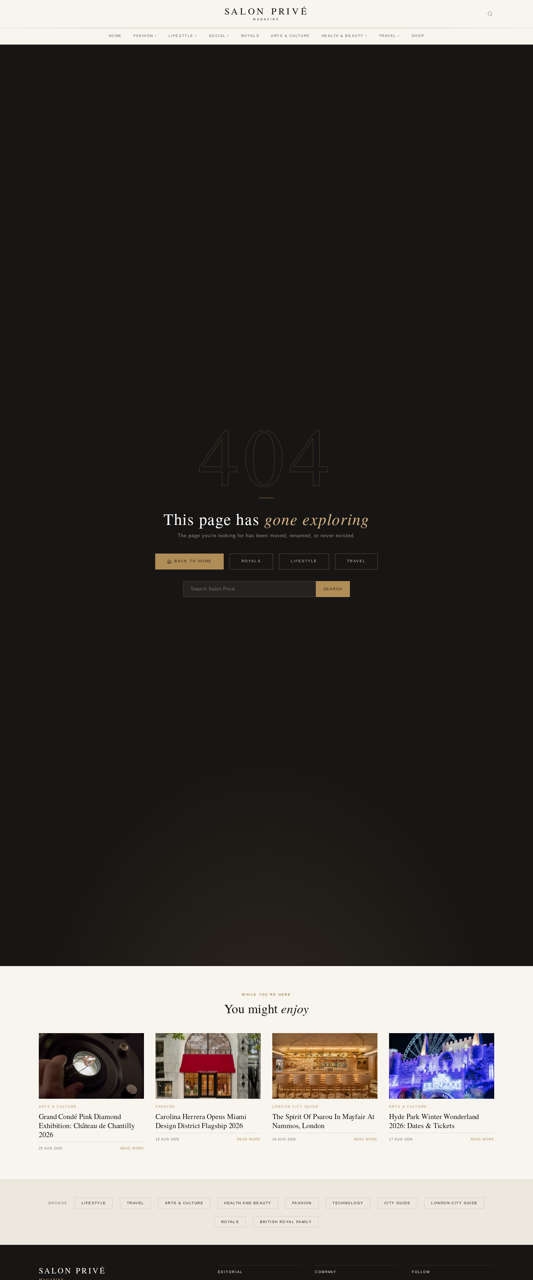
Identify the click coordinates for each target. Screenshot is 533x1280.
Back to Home (193, 561)
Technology (347, 1203)
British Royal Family (286, 1222)
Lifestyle (183, 36)
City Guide (397, 1203)
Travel (389, 36)
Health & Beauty (344, 36)
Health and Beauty (247, 1203)
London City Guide (454, 1203)
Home (115, 36)
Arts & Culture (290, 36)
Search (332, 589)
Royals (250, 36)
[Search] (490, 14)
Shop (418, 36)
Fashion (145, 36)
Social (219, 36)
